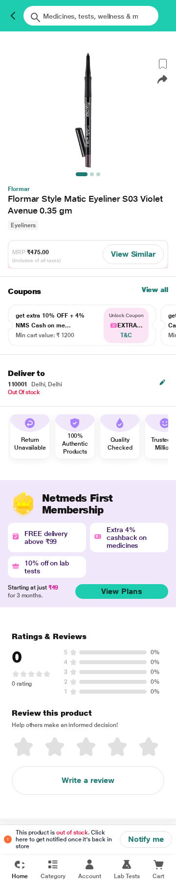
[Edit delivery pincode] (162, 382)
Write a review (88, 780)
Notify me (146, 839)
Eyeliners (23, 225)
